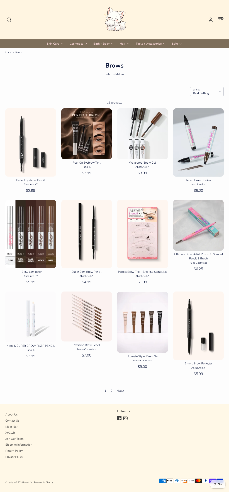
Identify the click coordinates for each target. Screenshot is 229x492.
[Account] (210, 19)
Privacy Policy (14, 457)
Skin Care (53, 44)
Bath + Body (101, 44)
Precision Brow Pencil (86, 345)
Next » (121, 391)
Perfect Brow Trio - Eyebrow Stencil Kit (142, 272)
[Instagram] (125, 418)
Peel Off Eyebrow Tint (86, 163)
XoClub (10, 433)
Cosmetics (77, 44)
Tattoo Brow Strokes (198, 180)
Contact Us (12, 421)
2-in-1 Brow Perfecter (198, 364)
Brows (18, 52)
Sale (175, 44)
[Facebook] (119, 418)
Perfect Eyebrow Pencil (30, 180)
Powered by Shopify (43, 482)
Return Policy (14, 451)
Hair (123, 44)
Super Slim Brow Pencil (86, 272)
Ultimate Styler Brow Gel (142, 356)
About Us (11, 415)
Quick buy (31, 171)
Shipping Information (18, 445)
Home (8, 52)
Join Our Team (14, 439)
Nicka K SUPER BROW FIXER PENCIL (30, 346)
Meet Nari (11, 427)
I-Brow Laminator (31, 272)
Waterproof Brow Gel (142, 163)
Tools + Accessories (149, 44)
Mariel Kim (28, 482)
